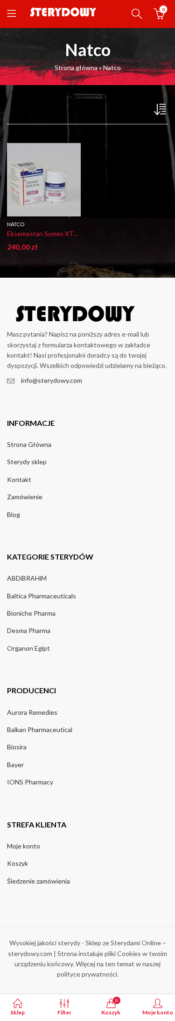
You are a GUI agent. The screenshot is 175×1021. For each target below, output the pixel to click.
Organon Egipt (28, 648)
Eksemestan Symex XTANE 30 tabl (57, 233)
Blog (13, 514)
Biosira (17, 747)
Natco (15, 224)
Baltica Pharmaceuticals (41, 596)
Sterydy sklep (27, 462)
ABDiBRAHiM (27, 578)
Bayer (15, 765)
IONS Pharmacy (30, 782)
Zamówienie (24, 497)
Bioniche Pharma (31, 613)
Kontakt (19, 479)
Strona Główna (29, 444)
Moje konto (23, 846)
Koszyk (17, 863)
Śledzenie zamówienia (38, 881)
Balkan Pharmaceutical (39, 729)
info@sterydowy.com (51, 380)
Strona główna (76, 68)
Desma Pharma (28, 630)
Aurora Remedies (32, 712)
